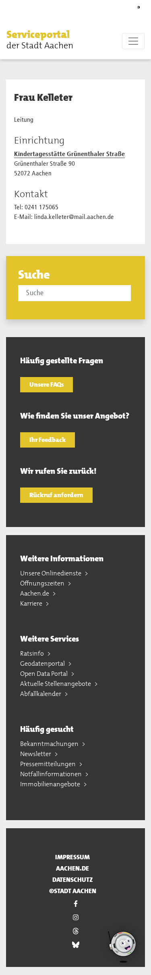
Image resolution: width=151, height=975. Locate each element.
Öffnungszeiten (43, 583)
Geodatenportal (43, 663)
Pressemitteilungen (48, 764)
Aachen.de (35, 593)
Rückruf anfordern (56, 495)
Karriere (31, 603)
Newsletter (36, 754)
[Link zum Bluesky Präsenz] (75, 945)
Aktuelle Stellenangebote (56, 683)
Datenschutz (72, 879)
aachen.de (72, 868)
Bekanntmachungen (50, 744)
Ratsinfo (32, 653)
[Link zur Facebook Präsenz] (75, 903)
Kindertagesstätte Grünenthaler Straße (69, 154)
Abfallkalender (41, 694)
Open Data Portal (44, 673)
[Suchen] (132, 292)
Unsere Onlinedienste (51, 573)
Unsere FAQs (46, 384)
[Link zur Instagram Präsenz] (75, 917)
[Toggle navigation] (133, 41)
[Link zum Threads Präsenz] (75, 931)
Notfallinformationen (51, 774)
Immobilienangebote (50, 784)
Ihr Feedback (47, 439)
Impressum (72, 857)
